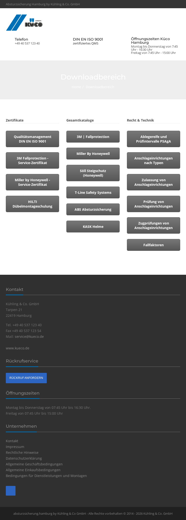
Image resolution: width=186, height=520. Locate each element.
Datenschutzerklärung (24, 458)
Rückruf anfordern (26, 378)
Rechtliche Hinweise (22, 452)
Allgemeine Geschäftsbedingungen (34, 464)
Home (76, 87)
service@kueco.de (29, 336)
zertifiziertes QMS (85, 43)
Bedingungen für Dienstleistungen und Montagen (46, 475)
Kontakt (12, 441)
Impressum (15, 446)
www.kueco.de (17, 348)
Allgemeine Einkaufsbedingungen (33, 470)
